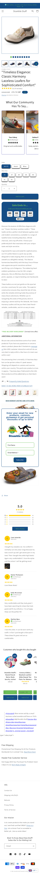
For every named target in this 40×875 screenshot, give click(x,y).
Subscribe (20, 460)
